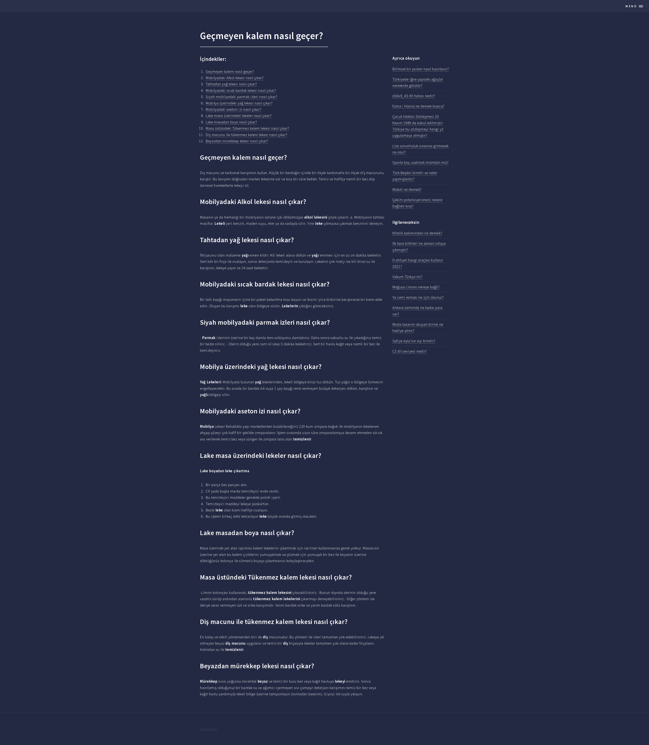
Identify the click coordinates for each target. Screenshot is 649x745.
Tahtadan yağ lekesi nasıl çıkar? (231, 84)
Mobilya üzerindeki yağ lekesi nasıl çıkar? (239, 103)
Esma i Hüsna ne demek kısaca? (418, 106)
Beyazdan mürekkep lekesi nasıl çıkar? (237, 141)
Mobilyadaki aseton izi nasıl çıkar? (233, 109)
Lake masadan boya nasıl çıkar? (231, 122)
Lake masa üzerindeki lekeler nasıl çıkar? (239, 115)
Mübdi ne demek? (407, 189)
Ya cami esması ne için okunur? (418, 297)
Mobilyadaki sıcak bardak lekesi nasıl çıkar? (241, 90)
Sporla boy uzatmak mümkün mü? (420, 162)
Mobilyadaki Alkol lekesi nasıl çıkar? (234, 77)
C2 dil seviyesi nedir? (409, 351)
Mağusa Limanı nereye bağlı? (415, 287)
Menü (631, 6)
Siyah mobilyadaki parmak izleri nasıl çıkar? (241, 96)
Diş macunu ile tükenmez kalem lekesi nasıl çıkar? (246, 134)
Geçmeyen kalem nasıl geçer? (230, 71)
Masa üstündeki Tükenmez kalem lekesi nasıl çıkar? (247, 128)
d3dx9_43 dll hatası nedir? (413, 95)
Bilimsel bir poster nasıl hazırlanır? (420, 69)
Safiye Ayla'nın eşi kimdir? (413, 341)
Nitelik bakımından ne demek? (417, 233)
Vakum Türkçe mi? (407, 276)
